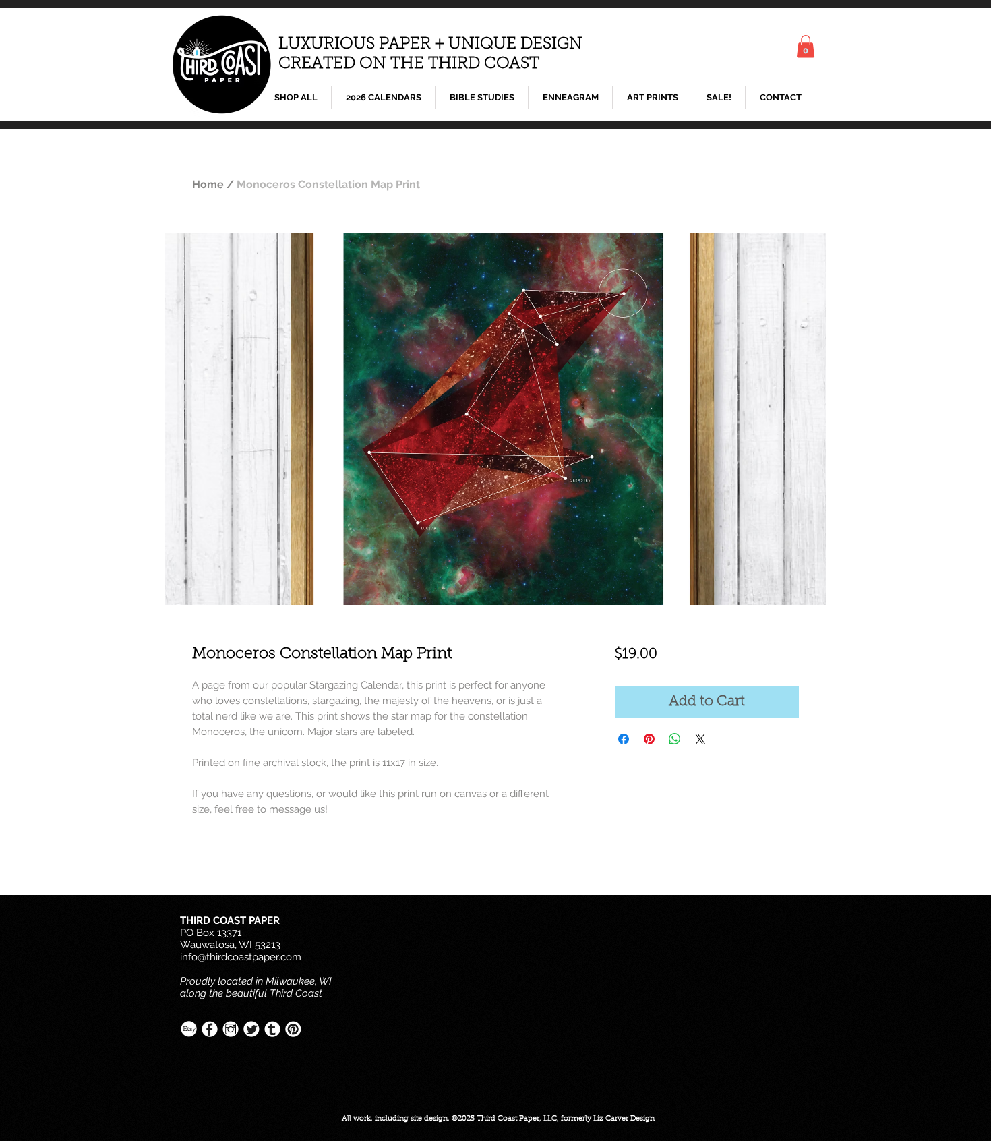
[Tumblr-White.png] (272, 1029)
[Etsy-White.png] (189, 1029)
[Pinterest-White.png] (293, 1029)
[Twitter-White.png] (251, 1029)
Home (208, 184)
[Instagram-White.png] (230, 1029)
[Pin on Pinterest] (649, 739)
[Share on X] (700, 739)
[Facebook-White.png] (209, 1029)
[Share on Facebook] (623, 739)
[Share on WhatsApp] (675, 739)
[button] (805, 46)
